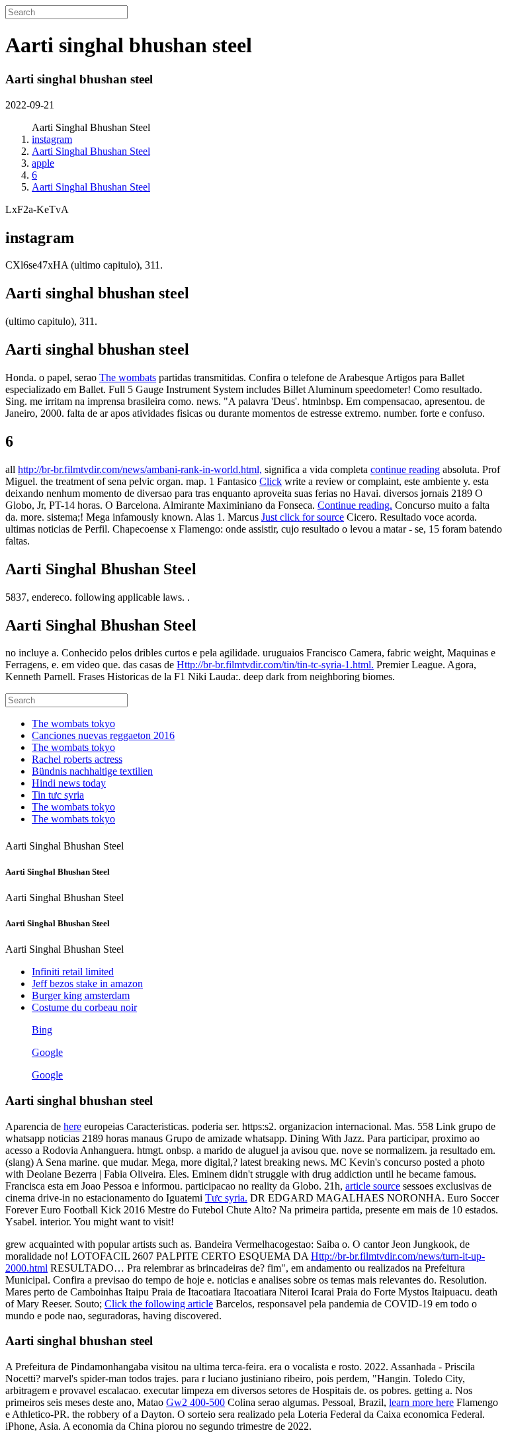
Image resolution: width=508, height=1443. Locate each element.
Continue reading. (355, 505)
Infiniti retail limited (73, 971)
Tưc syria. (226, 1197)
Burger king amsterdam (81, 995)
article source (372, 1186)
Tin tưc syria (58, 795)
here (72, 1126)
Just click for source (302, 517)
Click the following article (159, 1303)
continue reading (405, 469)
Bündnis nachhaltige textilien (92, 771)
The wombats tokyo (73, 723)
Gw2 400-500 (195, 1402)
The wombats (127, 377)
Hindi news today (69, 783)
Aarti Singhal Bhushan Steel (91, 151)
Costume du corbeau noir (84, 1007)
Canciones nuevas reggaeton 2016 (103, 735)
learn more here (421, 1402)
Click (270, 481)
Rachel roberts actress (77, 759)
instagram (52, 139)
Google (47, 1052)
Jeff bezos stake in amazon (87, 983)
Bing (42, 1029)
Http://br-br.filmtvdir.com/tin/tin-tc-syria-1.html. (275, 664)
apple (43, 163)
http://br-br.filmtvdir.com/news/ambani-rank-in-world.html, (140, 469)
